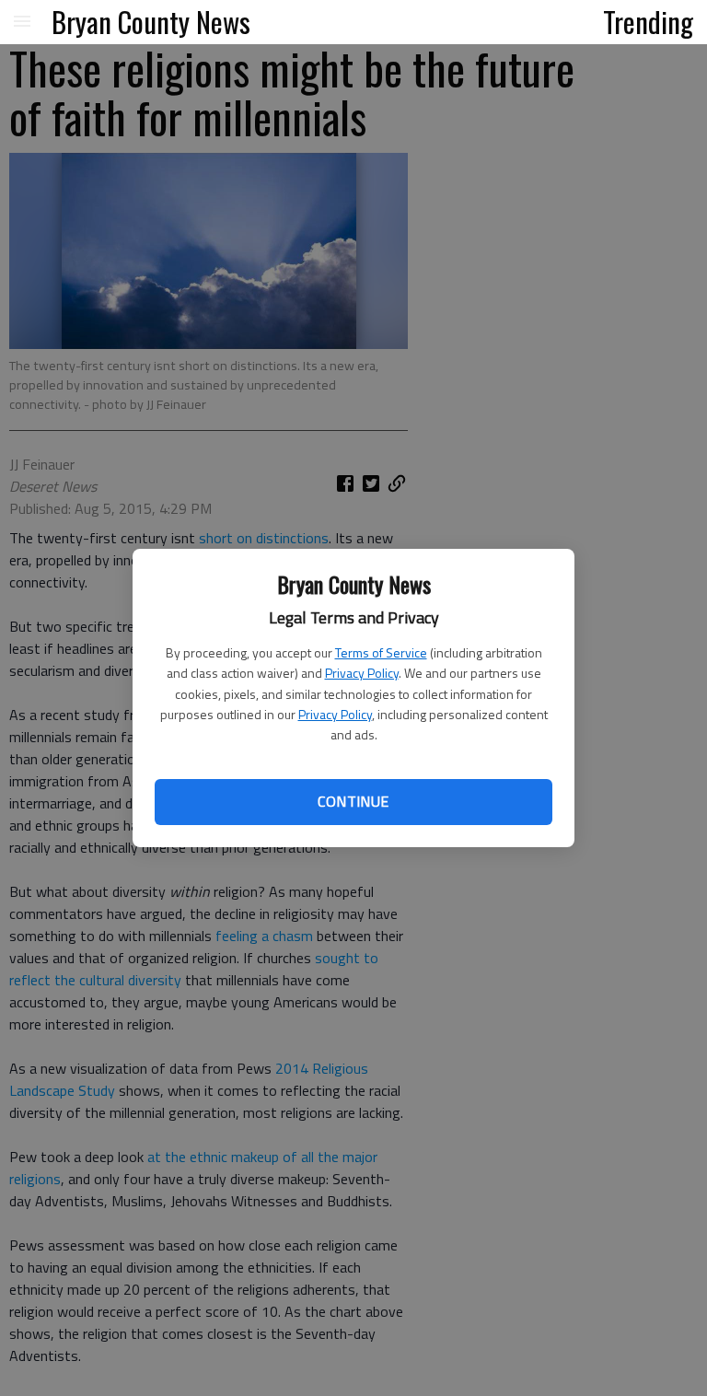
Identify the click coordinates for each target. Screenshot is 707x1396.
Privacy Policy (362, 672)
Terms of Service (381, 652)
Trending (648, 21)
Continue (353, 801)
